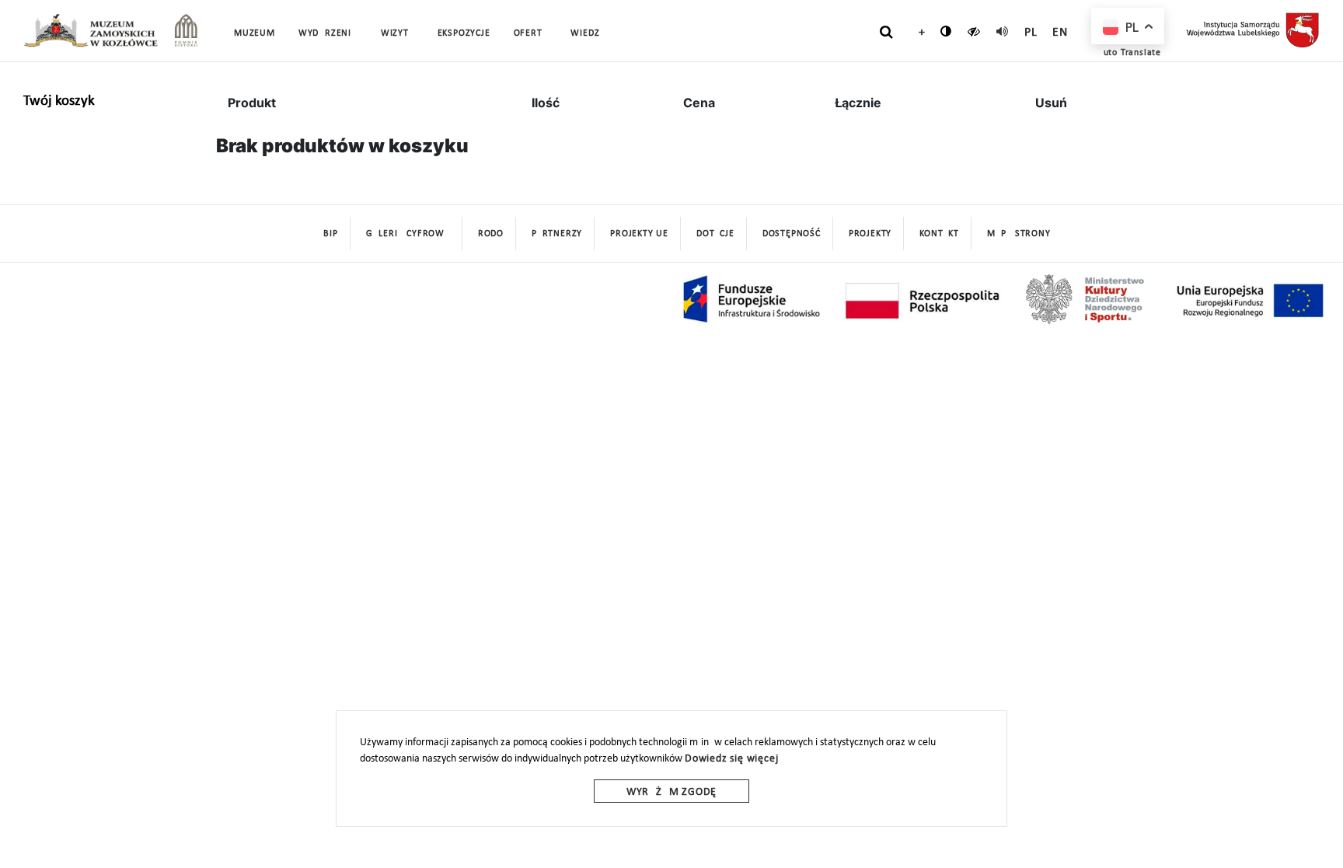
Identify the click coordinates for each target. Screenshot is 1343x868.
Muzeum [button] (254, 33)
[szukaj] (886, 32)
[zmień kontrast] (946, 31)
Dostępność (791, 234)
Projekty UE (639, 234)
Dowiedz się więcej (731, 759)
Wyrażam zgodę (671, 792)
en (1060, 32)
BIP (330, 234)
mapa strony (1019, 234)
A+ (918, 32)
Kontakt (939, 234)
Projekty (870, 234)
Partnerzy (557, 234)
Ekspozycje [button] (464, 33)
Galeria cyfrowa (408, 234)
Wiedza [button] (587, 33)
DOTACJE (715, 234)
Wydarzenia (328, 33)
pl (1031, 32)
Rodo (491, 234)
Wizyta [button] (397, 33)
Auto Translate (1129, 53)
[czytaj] (974, 31)
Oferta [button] (531, 33)
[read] (1002, 31)
